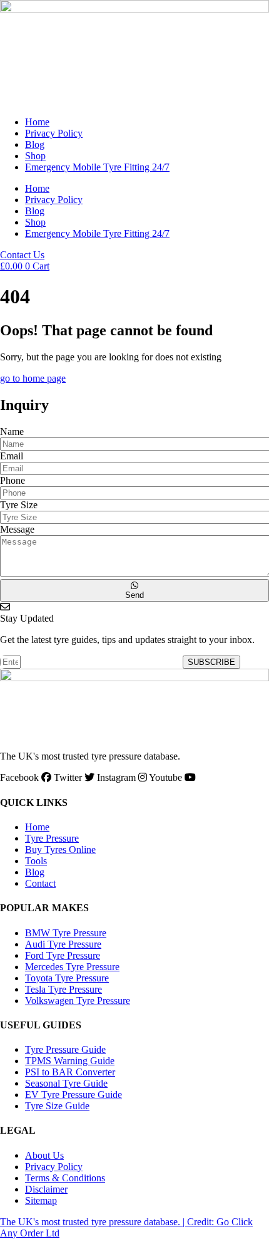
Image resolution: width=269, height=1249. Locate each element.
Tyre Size (19, 504)
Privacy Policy (54, 133)
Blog (34, 144)
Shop (35, 155)
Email (11, 456)
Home (37, 122)
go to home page (33, 378)
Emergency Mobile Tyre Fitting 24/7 (97, 167)
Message (17, 529)
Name (12, 431)
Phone (12, 480)
